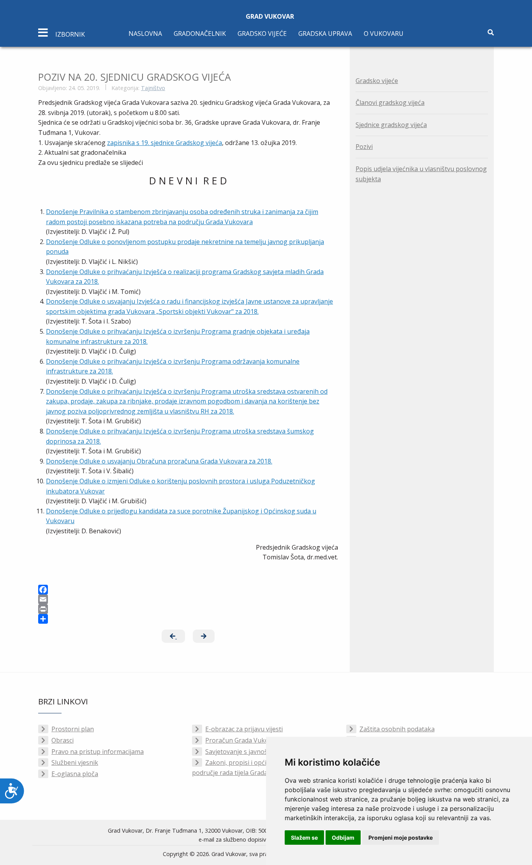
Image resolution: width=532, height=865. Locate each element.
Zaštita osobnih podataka (397, 729)
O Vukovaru (383, 33)
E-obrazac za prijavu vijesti (244, 729)
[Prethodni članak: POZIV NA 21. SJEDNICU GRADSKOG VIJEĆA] (173, 636)
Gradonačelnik (200, 33)
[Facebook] (188, 589)
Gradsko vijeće (262, 33)
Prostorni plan (72, 729)
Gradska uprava (325, 33)
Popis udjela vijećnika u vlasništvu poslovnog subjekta (421, 174)
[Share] (188, 619)
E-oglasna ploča (74, 773)
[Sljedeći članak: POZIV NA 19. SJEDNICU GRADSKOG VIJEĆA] (204, 636)
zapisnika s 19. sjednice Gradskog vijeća (164, 142)
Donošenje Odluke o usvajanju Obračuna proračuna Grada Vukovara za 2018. (159, 461)
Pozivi (364, 146)
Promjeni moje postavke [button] (400, 837)
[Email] (188, 599)
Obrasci (62, 740)
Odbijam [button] (343, 837)
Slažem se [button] (304, 837)
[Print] (188, 609)
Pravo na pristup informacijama (97, 751)
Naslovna (145, 33)
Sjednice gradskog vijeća (391, 124)
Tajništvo (153, 88)
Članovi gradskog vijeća (390, 102)
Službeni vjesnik (74, 762)
